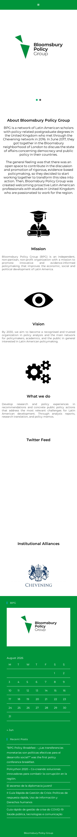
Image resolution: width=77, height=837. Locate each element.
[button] (37, 100)
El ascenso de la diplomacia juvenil (29, 785)
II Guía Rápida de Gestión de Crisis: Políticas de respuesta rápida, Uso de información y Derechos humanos (37, 797)
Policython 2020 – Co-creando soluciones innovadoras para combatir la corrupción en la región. (37, 773)
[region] (38, 57)
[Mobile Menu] (38, 5)
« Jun (10, 730)
